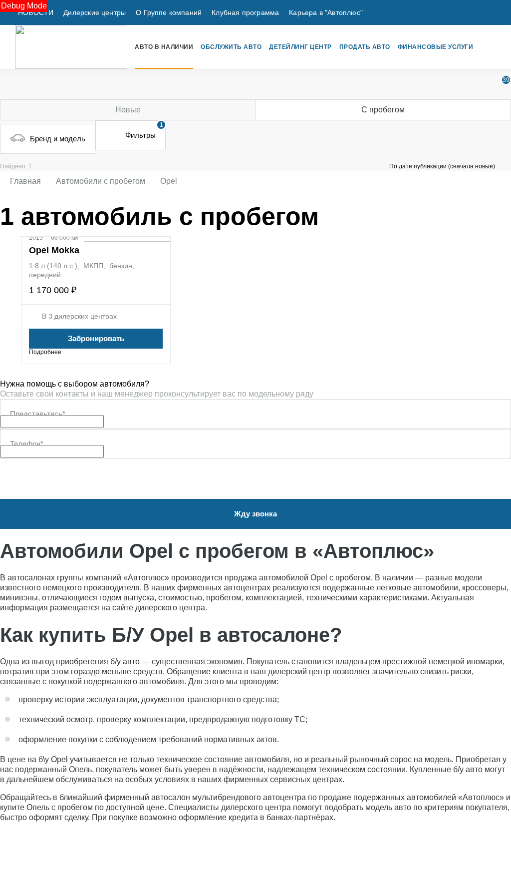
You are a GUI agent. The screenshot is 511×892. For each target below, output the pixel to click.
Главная (25, 181)
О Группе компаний (169, 12)
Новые (128, 109)
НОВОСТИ (35, 12)
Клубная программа (245, 12)
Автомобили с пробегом (100, 181)
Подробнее (45, 352)
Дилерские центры (94, 12)
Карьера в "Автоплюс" (326, 12)
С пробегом (383, 109)
